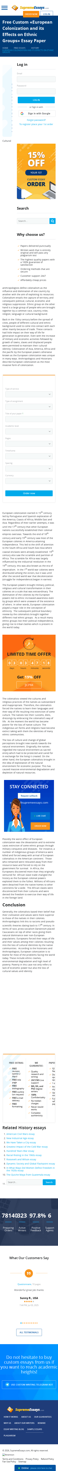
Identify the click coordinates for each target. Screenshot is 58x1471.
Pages (8, 438)
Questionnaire (24, 1284)
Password (21, 86)
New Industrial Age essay (20, 1138)
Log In (36, 100)
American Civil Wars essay (20, 1133)
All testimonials (29, 1332)
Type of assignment (14, 401)
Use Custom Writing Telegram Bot (31, 1384)
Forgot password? (36, 119)
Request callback (29, 795)
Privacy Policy (32, 1459)
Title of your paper (14, 413)
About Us (26, 1416)
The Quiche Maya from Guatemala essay (28, 1174)
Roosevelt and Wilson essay (21, 1159)
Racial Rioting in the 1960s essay (24, 1155)
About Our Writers (24, 1423)
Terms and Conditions (12, 1459)
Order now (31, 14)
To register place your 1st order (36, 124)
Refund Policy (47, 1459)
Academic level (12, 426)
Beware (42, 1423)
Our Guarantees (43, 1416)
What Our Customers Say (29, 1258)
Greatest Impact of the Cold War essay (27, 1146)
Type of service (12, 388)
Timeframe (10, 450)
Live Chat (41, 815)
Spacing (8, 463)
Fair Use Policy (9, 1461)
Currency (9, 475)
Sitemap (22, 1461)
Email (19, 73)
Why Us (7, 1423)
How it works (11, 1416)
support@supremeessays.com (29, 802)
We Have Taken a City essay (21, 1142)
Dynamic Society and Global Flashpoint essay (30, 1163)
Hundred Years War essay (20, 1150)
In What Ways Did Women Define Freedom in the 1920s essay (30, 1169)
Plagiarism (9, 1435)
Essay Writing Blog (14, 1429)
